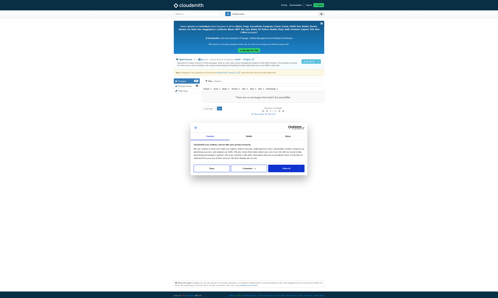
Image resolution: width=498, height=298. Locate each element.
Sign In (309, 5)
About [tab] (288, 136)
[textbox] (196, 14)
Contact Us (308, 295)
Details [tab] (249, 136)
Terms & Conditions (265, 295)
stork (238, 59)
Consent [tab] (210, 136)
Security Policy (291, 295)
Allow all (286, 168)
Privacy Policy (280, 295)
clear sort (271, 114)
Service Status (318, 295)
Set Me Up (310, 61)
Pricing (284, 5)
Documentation (296, 5)
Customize (247, 168)
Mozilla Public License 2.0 (227, 72)
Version (235, 295)
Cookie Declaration (250, 295)
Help (300, 295)
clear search (259, 114)
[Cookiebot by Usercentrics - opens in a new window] (293, 128)
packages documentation (248, 285)
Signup (320, 5)
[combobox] (197, 14)
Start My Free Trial (250, 50)
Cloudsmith (191, 295)
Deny (211, 168)
